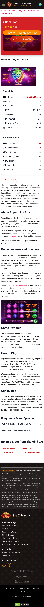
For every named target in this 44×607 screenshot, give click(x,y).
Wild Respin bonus (19, 285)
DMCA (17, 604)
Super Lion (26, 449)
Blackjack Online (8, 535)
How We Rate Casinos (22, 592)
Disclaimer (22, 588)
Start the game (22, 39)
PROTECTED (25, 604)
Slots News (6, 529)
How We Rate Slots (33, 588)
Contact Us (6, 556)
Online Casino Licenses (10, 541)
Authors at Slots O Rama (11, 553)
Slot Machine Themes (10, 538)
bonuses (7, 347)
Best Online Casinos (9, 526)
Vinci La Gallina (8, 449)
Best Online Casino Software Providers (16, 545)
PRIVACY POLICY (11, 588)
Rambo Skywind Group (31, 453)
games (14, 236)
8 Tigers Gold (7, 453)
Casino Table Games (9, 532)
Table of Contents (8, 180)
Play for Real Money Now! (22, 32)
